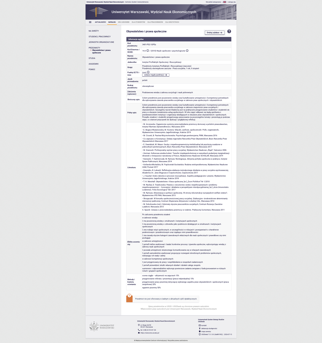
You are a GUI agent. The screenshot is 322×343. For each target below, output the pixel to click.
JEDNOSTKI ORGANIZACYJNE (101, 42)
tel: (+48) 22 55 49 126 (148, 330)
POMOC (92, 69)
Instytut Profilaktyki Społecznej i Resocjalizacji (161, 62)
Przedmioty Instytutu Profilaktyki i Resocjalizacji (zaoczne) (166, 66)
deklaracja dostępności (209, 328)
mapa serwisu (206, 331)
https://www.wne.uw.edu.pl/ (149, 333)
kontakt (204, 325)
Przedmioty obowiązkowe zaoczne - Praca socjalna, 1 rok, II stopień (170, 68)
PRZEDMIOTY (94, 48)
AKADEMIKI (93, 64)
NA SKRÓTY (94, 31)
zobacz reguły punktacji (154, 75)
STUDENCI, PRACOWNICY (100, 36)
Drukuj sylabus (213, 32)
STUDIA (92, 58)
